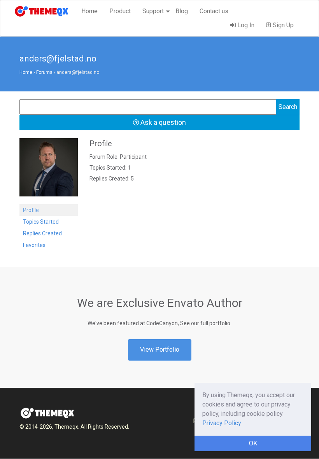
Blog (181, 11)
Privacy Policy (221, 423)
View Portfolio (159, 349)
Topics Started (41, 222)
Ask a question (162, 122)
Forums (44, 72)
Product (120, 11)
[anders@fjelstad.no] (48, 171)
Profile (31, 210)
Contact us (214, 11)
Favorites (34, 245)
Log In (245, 25)
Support (153, 11)
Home (89, 11)
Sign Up (282, 25)
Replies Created (42, 233)
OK (253, 443)
